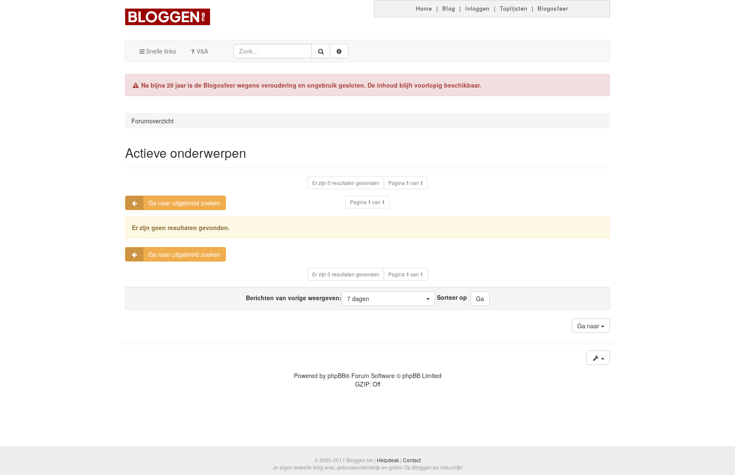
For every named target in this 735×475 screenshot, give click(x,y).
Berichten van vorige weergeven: (307, 297)
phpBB (336, 375)
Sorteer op (452, 297)
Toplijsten (513, 8)
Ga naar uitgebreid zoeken (184, 203)
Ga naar (589, 325)
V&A (202, 51)
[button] (388, 298)
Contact (412, 460)
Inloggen (477, 8)
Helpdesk (388, 460)
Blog (448, 8)
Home (424, 8)
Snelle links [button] (161, 51)
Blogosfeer (553, 8)
